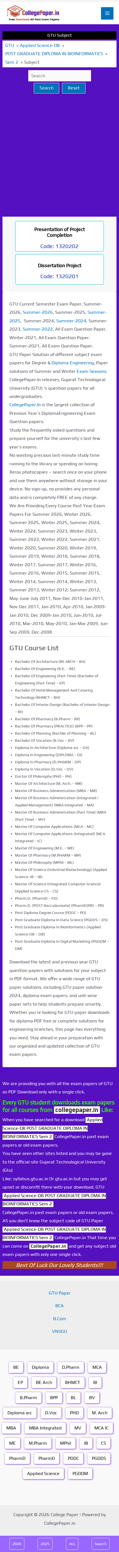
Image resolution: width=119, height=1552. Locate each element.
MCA (97, 1367)
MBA (11, 1428)
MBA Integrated (45, 1428)
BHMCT (72, 1382)
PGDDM (80, 1473)
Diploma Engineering (72, 362)
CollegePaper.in (48, 1246)
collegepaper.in (77, 1109)
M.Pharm (38, 1443)
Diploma (40, 1367)
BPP (54, 1397)
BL (73, 1397)
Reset (74, 88)
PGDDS (99, 1458)
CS (103, 1443)
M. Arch (99, 1412)
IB (86, 1443)
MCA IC (101, 1428)
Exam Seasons (91, 371)
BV (92, 1397)
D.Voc (51, 1412)
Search (46, 88)
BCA (59, 1305)
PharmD (17, 1458)
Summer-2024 (71, 320)
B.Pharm (28, 1397)
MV (77, 1428)
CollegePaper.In (25, 404)
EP (20, 1382)
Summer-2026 (38, 312)
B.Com (59, 1318)
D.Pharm (70, 1367)
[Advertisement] (59, 155)
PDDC (73, 1458)
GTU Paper (60, 1293)
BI (95, 1382)
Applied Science (43, 1473)
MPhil (65, 1443)
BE (16, 1367)
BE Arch (44, 1382)
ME (12, 1443)
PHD (74, 1412)
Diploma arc (19, 1412)
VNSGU (59, 1331)
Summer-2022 (38, 329)
